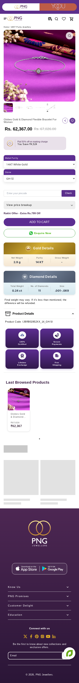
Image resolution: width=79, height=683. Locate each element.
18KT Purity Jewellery (21, 27)
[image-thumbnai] (8, 107)
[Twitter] (25, 638)
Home (6, 27)
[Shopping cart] (71, 18)
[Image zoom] (39, 66)
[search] (56, 18)
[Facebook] (31, 638)
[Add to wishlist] (72, 121)
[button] (39, 222)
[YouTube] (48, 638)
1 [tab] (39, 439)
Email (13, 655)
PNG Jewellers (44, 674)
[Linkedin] (54, 638)
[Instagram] (42, 638)
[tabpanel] (19, 410)
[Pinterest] (37, 638)
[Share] (65, 120)
